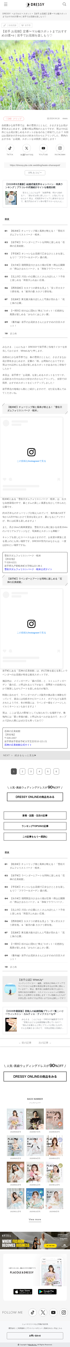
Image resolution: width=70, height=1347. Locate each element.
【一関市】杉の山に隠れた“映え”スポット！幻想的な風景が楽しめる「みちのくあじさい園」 (37, 312)
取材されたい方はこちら (53, 1328)
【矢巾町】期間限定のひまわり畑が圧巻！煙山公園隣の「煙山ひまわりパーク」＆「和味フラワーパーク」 (37, 267)
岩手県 (28, 25)
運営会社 (11, 1328)
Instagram (60, 155)
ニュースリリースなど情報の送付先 (35, 1324)
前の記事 (25, 1042)
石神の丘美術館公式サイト (18, 744)
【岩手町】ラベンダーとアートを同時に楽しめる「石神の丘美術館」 (37, 244)
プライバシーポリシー (34, 1328)
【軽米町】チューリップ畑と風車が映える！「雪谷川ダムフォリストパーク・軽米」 (37, 233)
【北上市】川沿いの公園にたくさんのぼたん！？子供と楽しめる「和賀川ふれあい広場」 (37, 278)
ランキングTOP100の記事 (35, 826)
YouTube (43, 155)
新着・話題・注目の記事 (35, 815)
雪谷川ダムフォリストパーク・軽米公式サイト (28, 569)
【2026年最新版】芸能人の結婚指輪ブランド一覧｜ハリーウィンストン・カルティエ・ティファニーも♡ (34, 1012)
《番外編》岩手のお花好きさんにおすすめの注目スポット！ (37, 324)
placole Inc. (32, 1345)
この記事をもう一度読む (35, 836)
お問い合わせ (35, 1335)
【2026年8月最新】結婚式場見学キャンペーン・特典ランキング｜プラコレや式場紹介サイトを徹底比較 (34, 185)
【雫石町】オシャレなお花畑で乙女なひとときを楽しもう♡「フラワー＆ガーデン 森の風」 (37, 255)
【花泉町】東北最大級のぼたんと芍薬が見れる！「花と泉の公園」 (37, 301)
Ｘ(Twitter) (26, 155)
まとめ (13, 333)
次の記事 (45, 1042)
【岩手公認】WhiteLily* (30, 979)
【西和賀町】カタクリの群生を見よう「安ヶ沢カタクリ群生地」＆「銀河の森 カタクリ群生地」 (37, 290)
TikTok (10, 155)
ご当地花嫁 (11, 25)
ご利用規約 (21, 1328)
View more (35, 1219)
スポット (27, 14)
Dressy (35, 5)
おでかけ (17, 14)
